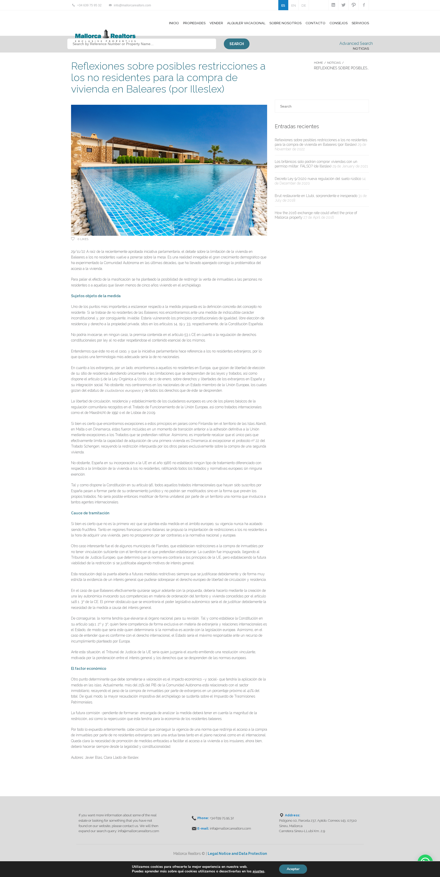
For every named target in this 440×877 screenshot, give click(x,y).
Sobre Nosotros (285, 23)
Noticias (361, 48)
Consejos (338, 23)
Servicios (360, 23)
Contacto (315, 23)
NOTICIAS (334, 62)
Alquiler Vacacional (246, 23)
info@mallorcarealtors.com (132, 5)
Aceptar (293, 869)
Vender (216, 23)
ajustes (258, 871)
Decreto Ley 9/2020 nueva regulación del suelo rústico (318, 179)
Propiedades (194, 23)
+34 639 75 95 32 (89, 5)
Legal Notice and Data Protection (237, 854)
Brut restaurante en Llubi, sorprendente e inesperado (316, 196)
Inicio (174, 23)
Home (318, 62)
